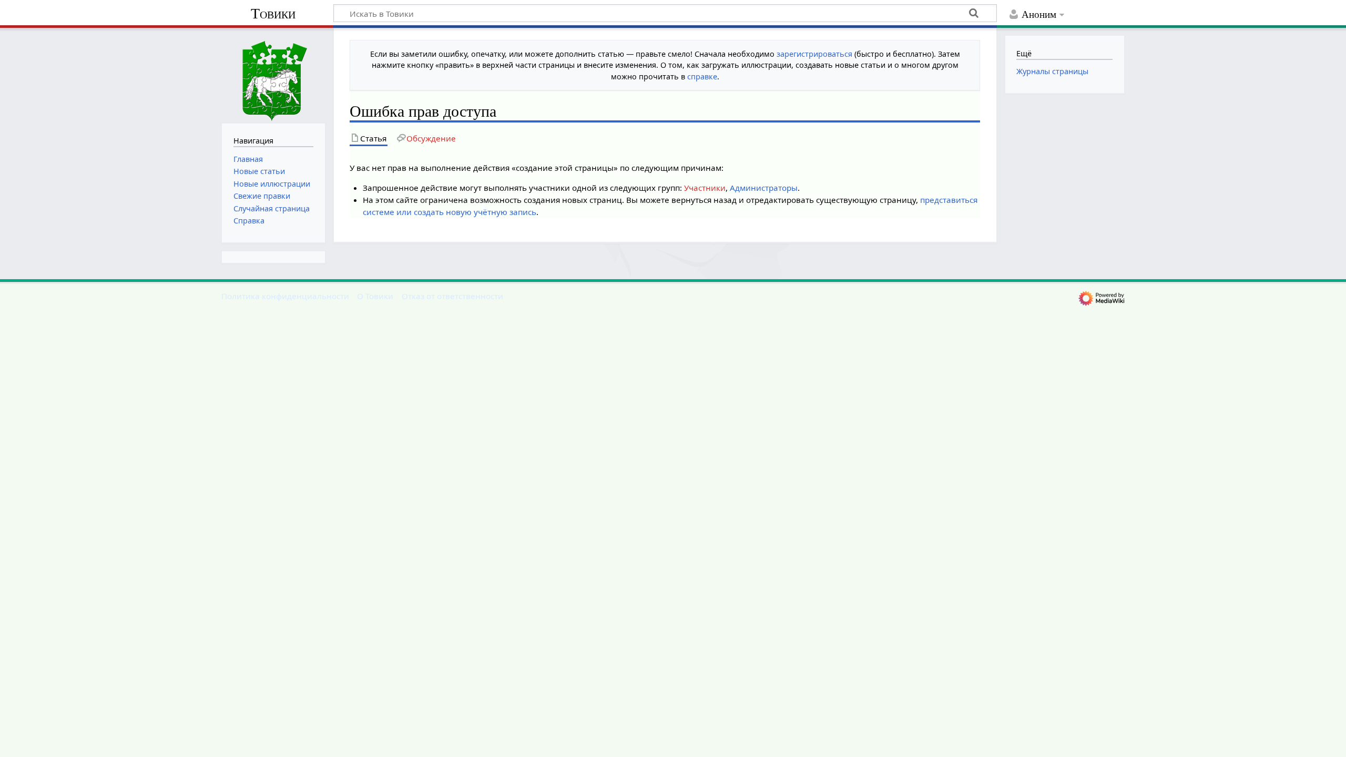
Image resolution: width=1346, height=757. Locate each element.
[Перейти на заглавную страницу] (273, 74)
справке (702, 76)
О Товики (375, 296)
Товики (273, 13)
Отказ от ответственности (452, 296)
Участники (705, 187)
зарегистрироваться (814, 54)
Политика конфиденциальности (285, 296)
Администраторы (764, 187)
